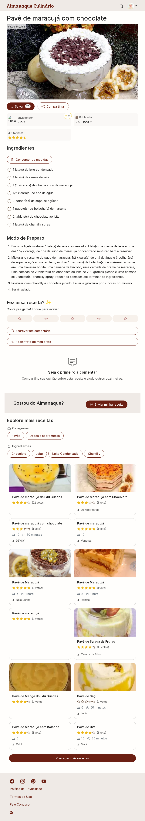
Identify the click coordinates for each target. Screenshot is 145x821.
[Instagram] (22, 781)
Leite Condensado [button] (65, 454)
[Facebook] (12, 781)
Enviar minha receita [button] (109, 404)
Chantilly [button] (94, 454)
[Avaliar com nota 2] (46, 318)
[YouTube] (44, 781)
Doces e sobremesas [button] (45, 436)
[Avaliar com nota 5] (125, 318)
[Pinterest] (33, 781)
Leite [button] (39, 454)
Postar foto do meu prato (33, 342)
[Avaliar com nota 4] (99, 318)
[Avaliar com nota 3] (72, 318)
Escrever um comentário (33, 331)
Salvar (22, 106)
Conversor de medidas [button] (32, 159)
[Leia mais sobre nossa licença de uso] (11, 812)
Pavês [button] (16, 436)
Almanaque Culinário (30, 6)
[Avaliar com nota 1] (19, 318)
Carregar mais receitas (72, 758)
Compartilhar (55, 106)
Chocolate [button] (19, 454)
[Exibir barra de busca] (121, 6)
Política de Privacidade (26, 789)
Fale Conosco (20, 804)
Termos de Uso (21, 797)
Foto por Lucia (16, 26)
